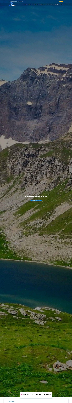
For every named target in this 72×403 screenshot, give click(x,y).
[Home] (12, 4)
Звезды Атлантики (42, 4)
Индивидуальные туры (58, 4)
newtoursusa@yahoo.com (13, 1)
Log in (61, 1)
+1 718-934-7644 (20, 1)
